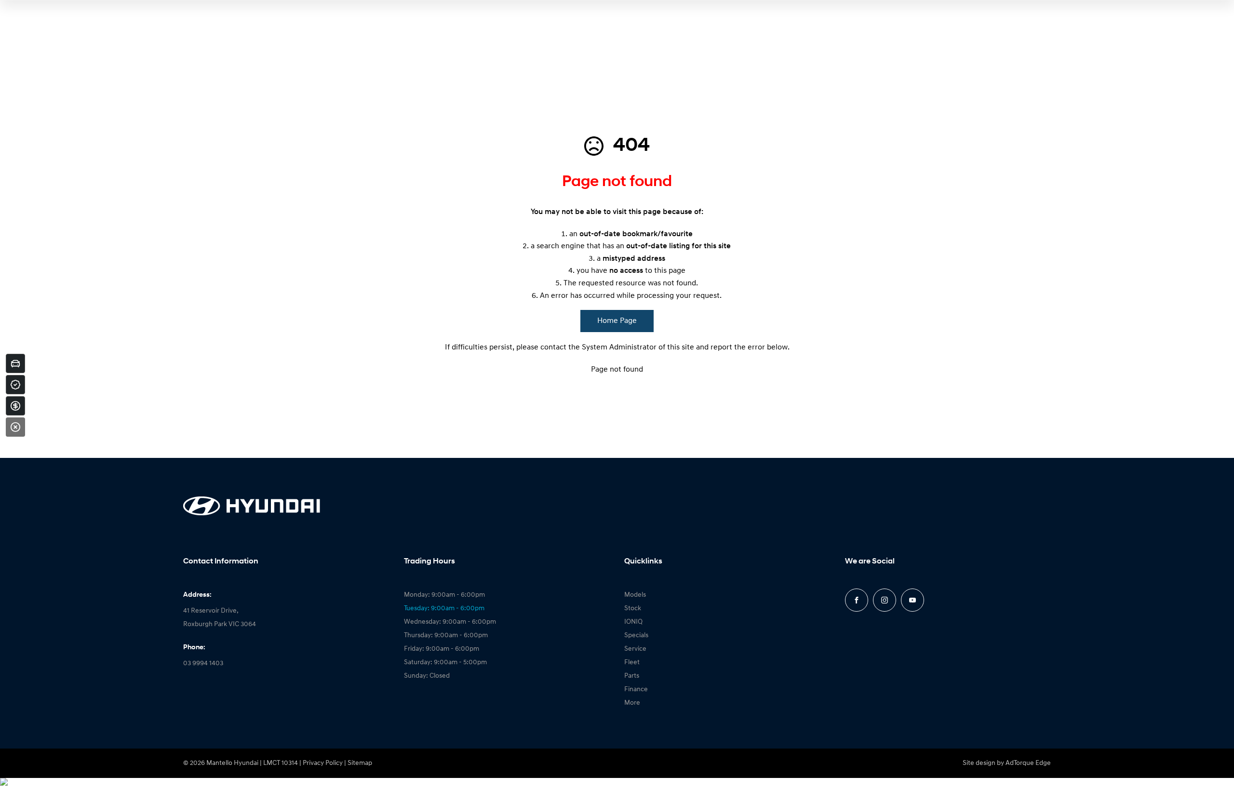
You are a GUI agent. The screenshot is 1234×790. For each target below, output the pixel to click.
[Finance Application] (15, 405)
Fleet (632, 662)
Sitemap (360, 763)
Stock (632, 608)
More (632, 703)
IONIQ (633, 622)
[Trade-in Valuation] (15, 363)
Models (635, 595)
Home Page (617, 321)
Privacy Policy (323, 763)
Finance (636, 689)
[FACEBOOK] (856, 600)
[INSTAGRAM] (884, 600)
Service (635, 649)
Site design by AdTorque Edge (1007, 763)
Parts (631, 676)
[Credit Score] (15, 384)
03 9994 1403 (203, 663)
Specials (636, 635)
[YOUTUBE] (912, 600)
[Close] (15, 427)
